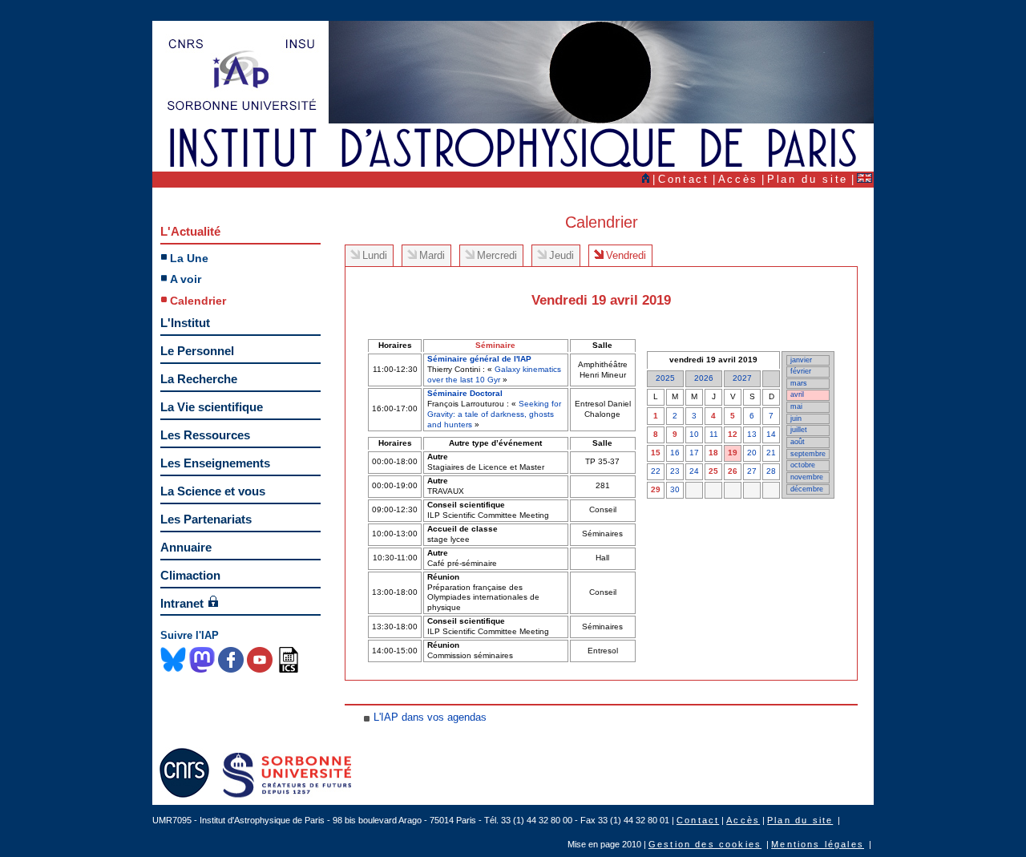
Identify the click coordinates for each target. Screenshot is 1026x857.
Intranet (182, 603)
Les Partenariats (206, 519)
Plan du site (807, 179)
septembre (808, 454)
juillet (798, 430)
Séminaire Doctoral (465, 393)
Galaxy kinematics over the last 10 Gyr (494, 374)
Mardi (432, 255)
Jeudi (561, 255)
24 (694, 471)
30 (675, 489)
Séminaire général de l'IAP (479, 358)
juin (796, 418)
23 (675, 471)
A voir (185, 279)
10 (694, 434)
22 (655, 471)
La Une (189, 258)
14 (771, 434)
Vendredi (626, 255)
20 (752, 452)
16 (675, 452)
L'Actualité (190, 231)
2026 (703, 378)
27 (752, 471)
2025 (665, 378)
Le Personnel (197, 351)
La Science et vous (212, 491)
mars (798, 383)
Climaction (190, 575)
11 (713, 434)
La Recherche (198, 379)
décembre (806, 489)
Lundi (374, 255)
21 (771, 452)
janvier (801, 360)
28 (771, 471)
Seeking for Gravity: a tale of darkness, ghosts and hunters (494, 414)
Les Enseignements (215, 463)
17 (694, 452)
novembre (806, 477)
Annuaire (186, 547)
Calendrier (198, 300)
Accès (738, 179)
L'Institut (185, 322)
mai (796, 406)
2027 (742, 378)
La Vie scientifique (211, 407)
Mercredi (497, 255)
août (797, 442)
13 (752, 434)
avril (797, 394)
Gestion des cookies (704, 844)
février (800, 371)
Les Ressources (205, 435)
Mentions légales (817, 844)
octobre (802, 465)
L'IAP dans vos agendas (430, 717)
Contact (683, 179)
